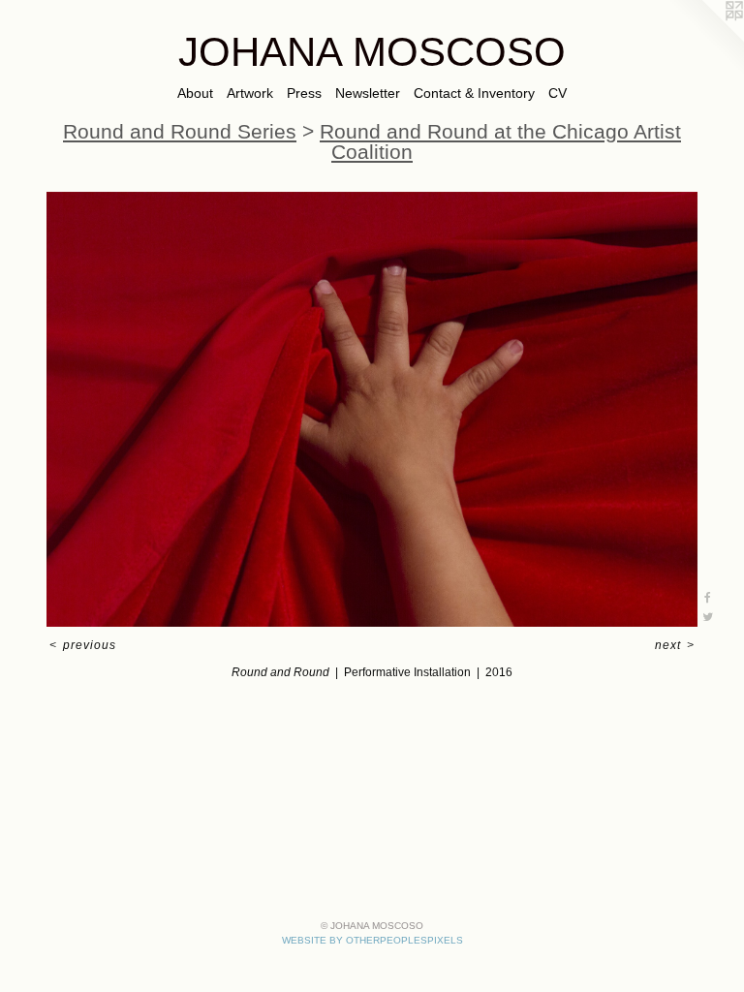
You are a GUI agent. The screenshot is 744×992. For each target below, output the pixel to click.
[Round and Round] (372, 409)
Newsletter (367, 93)
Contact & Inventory (474, 93)
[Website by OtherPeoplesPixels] (705, 39)
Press (304, 93)
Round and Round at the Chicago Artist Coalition (500, 141)
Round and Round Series (179, 131)
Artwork (250, 93)
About (195, 93)
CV (557, 93)
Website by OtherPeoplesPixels (372, 940)
